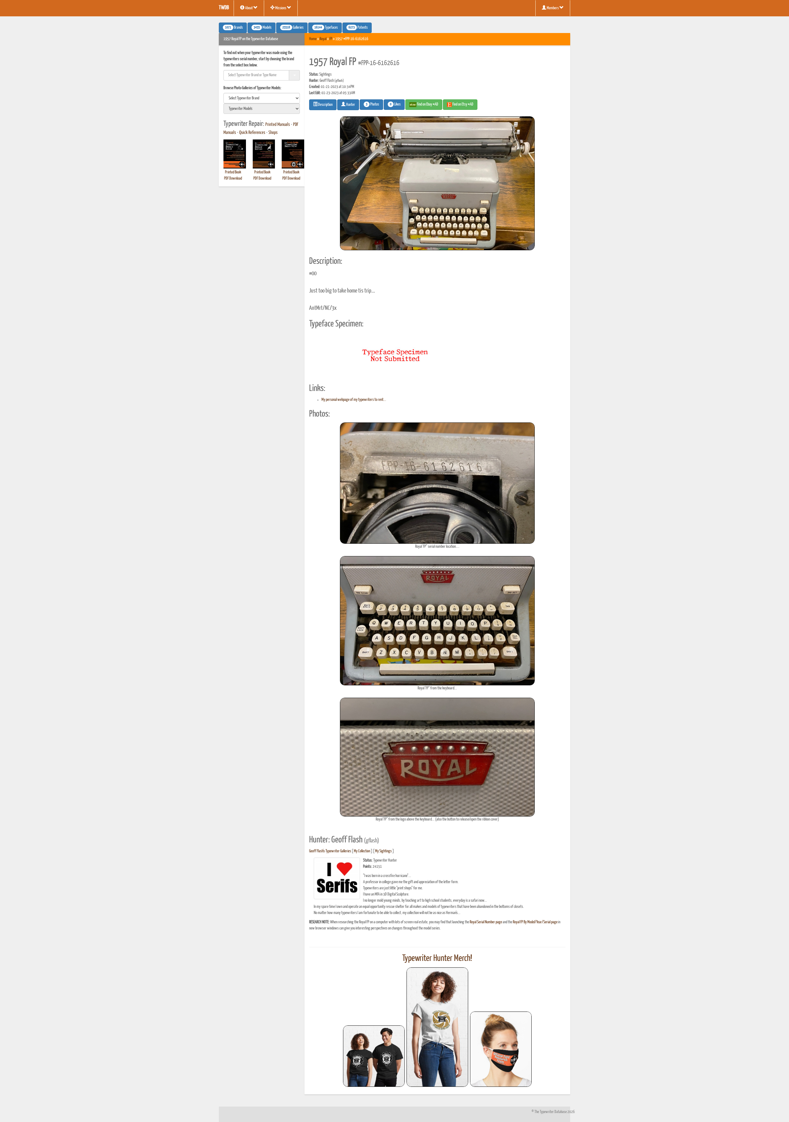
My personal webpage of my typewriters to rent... (353, 400)
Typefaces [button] (326, 28)
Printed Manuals (277, 125)
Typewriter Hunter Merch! (437, 958)
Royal (323, 39)
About (248, 8)
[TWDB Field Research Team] (501, 1049)
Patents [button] (358, 28)
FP (330, 39)
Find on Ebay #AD (427, 104)
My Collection (362, 851)
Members (552, 8)
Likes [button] (395, 104)
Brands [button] (234, 28)
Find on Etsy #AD (462, 104)
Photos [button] (372, 104)
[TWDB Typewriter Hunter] (374, 1056)
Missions (281, 8)
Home (313, 39)
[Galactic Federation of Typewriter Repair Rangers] (437, 1027)
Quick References (252, 133)
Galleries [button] (293, 28)
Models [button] (263, 28)
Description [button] (325, 105)
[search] (261, 98)
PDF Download (233, 179)
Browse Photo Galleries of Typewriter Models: (252, 88)
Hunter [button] (350, 105)
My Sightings (383, 851)
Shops (273, 133)
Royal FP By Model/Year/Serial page (535, 922)
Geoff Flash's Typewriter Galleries (330, 851)
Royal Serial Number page (486, 922)
